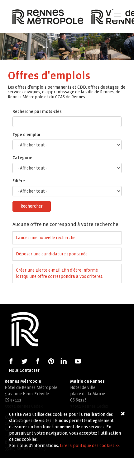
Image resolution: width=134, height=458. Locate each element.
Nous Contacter (24, 370)
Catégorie (22, 157)
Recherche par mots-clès (37, 111)
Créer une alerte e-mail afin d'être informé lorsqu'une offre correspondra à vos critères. (59, 273)
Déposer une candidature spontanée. (52, 254)
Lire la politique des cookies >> (89, 445)
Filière (18, 181)
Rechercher (32, 206)
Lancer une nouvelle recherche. (46, 237)
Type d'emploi (26, 134)
